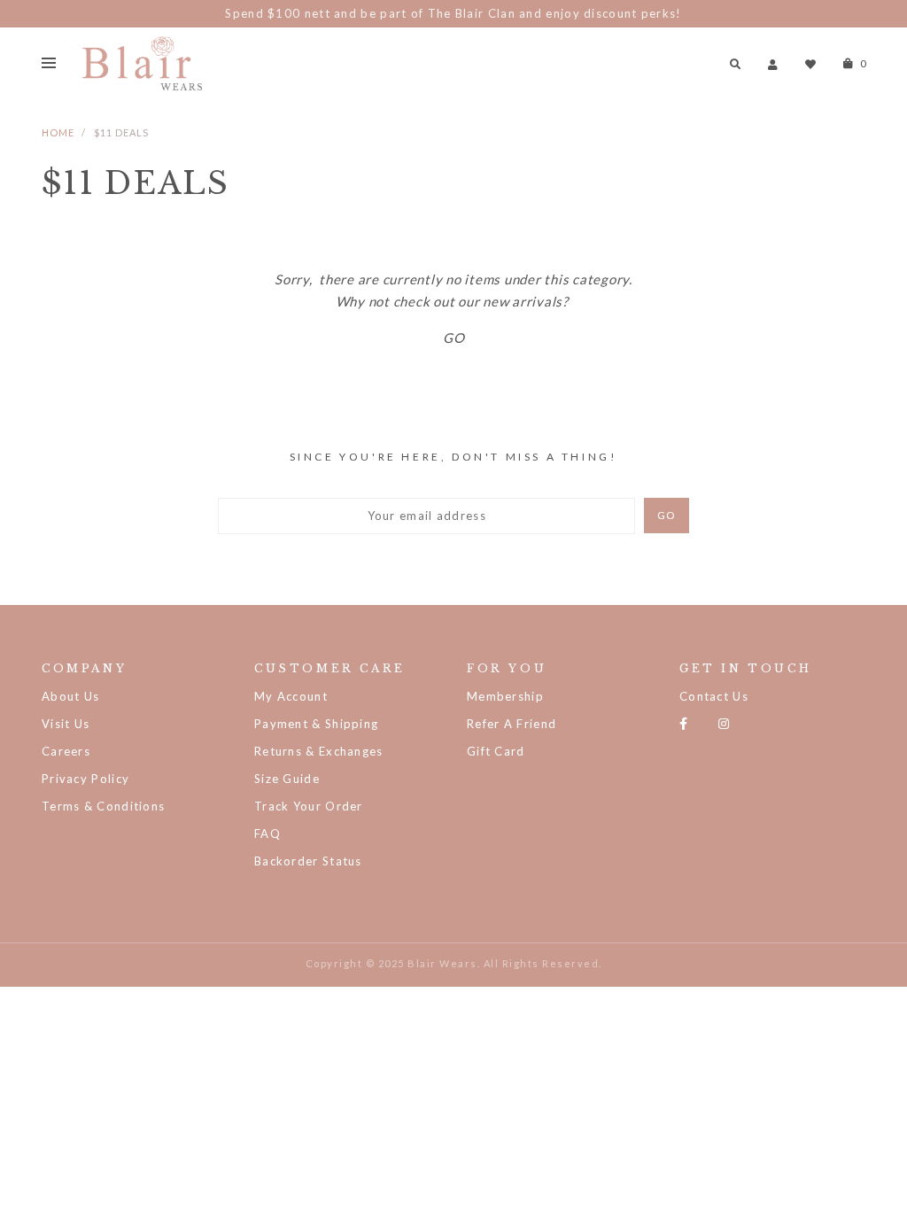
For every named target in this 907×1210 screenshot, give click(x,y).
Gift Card (496, 751)
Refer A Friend (511, 724)
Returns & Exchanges (319, 751)
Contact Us (713, 696)
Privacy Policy (85, 779)
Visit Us (65, 724)
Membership (505, 696)
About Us (70, 696)
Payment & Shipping (316, 724)
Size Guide (287, 779)
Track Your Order (308, 806)
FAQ (267, 833)
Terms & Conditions (103, 806)
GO (454, 337)
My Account (291, 696)
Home (58, 132)
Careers (66, 751)
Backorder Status (308, 861)
